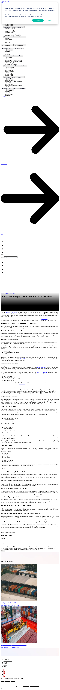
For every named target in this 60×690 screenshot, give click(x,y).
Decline (50, 20)
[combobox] (11, 257)
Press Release (7, 251)
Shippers (5, 242)
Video (5, 244)
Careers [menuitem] (5, 665)
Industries (10, 78)
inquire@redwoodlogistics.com (8, 681)
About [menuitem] (5, 666)
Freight (5, 241)
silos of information (24, 359)
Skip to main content (5, 1)
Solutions (10, 50)
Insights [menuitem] (5, 662)
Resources (10, 90)
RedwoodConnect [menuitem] (8, 661)
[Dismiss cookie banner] (54, 5)
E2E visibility (44, 319)
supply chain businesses (11, 312)
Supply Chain (7, 240)
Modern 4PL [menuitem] (6, 659)
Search (2, 257)
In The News (6, 252)
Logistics (5, 245)
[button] (1, 688)
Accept (38, 20)
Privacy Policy (26, 686)
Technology (11, 67)
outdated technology (41, 367)
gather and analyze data (42, 372)
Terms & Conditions (34, 686)
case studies (22, 384)
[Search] (2, 255)
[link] (8, 657)
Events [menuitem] (5, 663)
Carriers (5, 249)
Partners (10, 57)
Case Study (6, 247)
